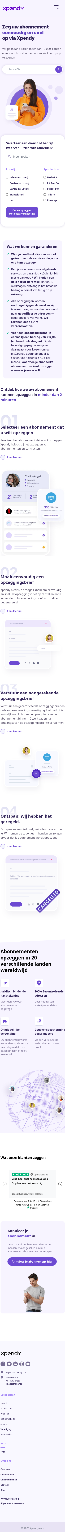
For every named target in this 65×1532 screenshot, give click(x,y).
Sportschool (6, 1408)
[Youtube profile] (27, 1364)
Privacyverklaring (10, 1498)
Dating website (8, 1418)
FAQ (3, 1451)
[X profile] (9, 1364)
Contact (4, 1484)
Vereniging (6, 1429)
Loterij (4, 1403)
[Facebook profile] (3, 1364)
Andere (4, 1424)
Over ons (5, 1469)
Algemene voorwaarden (13, 1503)
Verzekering (6, 1434)
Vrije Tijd (5, 1413)
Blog (3, 1490)
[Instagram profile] (21, 1364)
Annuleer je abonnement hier (32, 1261)
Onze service (7, 1474)
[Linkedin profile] (15, 1364)
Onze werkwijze (9, 1479)
